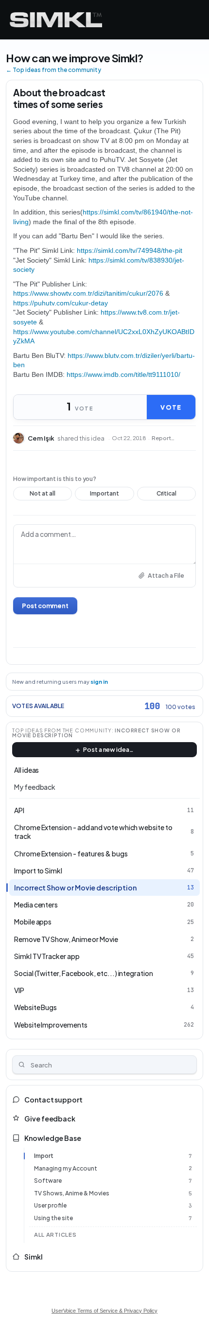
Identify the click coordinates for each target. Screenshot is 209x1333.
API (19, 810)
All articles (55, 1234)
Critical (166, 495)
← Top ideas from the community (53, 69)
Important (104, 495)
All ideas (26, 769)
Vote (170, 407)
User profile (50, 1205)
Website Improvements (50, 1024)
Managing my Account (65, 1168)
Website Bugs (35, 1007)
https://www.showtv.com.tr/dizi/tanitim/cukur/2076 (88, 293)
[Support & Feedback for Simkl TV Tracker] (56, 19)
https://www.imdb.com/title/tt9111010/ (123, 374)
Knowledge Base (52, 1138)
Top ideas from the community (62, 730)
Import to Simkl (38, 870)
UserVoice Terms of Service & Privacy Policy (104, 1311)
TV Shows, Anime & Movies (71, 1193)
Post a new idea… (108, 749)
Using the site (53, 1218)
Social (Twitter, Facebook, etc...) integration (83, 973)
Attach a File (166, 575)
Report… (163, 438)
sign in (99, 681)
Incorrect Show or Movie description (75, 887)
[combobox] (104, 1064)
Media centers (36, 904)
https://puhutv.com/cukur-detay (60, 303)
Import (43, 1155)
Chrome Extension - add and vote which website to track (93, 831)
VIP (19, 990)
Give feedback (49, 1118)
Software (48, 1180)
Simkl (33, 1256)
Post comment (45, 605)
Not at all (42, 495)
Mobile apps (33, 921)
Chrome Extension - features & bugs (71, 853)
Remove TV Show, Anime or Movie (66, 939)
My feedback (34, 786)
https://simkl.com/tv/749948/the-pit (129, 250)
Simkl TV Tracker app (47, 956)
